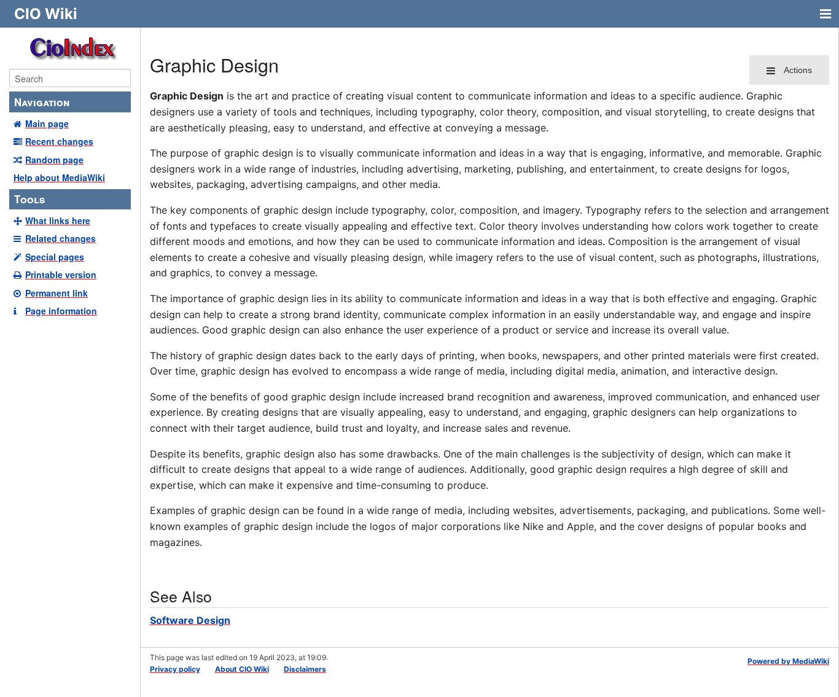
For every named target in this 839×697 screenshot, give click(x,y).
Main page (47, 123)
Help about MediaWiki (59, 177)
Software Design (190, 620)
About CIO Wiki (242, 669)
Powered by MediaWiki (788, 661)
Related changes (60, 238)
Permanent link (56, 293)
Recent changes (59, 141)
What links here (57, 220)
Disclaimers (305, 669)
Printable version (60, 274)
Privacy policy (175, 669)
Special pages (54, 257)
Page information (61, 311)
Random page (54, 160)
